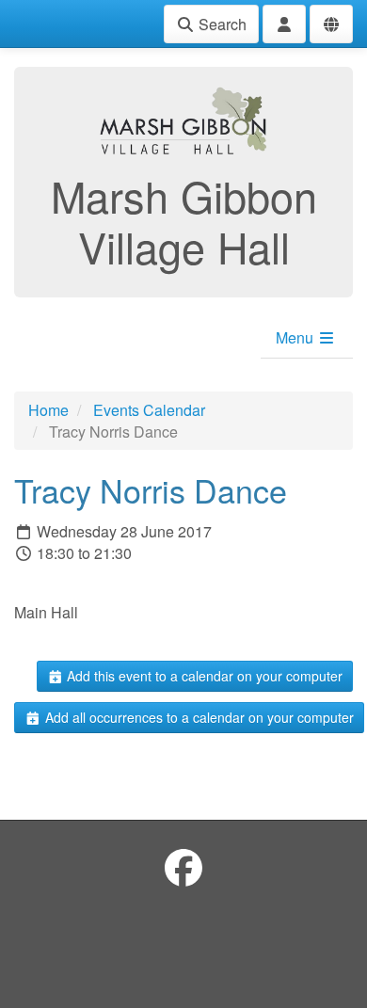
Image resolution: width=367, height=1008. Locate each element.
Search (221, 24)
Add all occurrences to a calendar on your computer (197, 717)
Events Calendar (149, 410)
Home (48, 410)
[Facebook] (183, 866)
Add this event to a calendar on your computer (203, 675)
